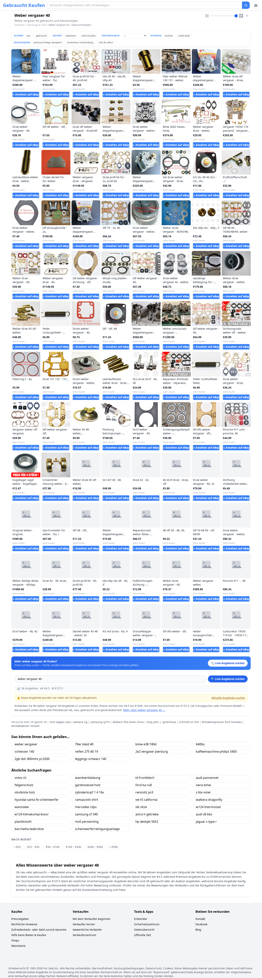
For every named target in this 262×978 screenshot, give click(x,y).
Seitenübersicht (144, 929)
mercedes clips (86, 807)
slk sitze (141, 807)
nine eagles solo (59, 722)
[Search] (246, 5)
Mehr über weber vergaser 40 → (144, 710)
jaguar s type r (206, 821)
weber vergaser (26, 744)
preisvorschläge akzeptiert (48, 42)
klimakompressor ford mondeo (221, 722)
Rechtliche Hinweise (24, 924)
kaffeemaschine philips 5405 (216, 751)
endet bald (183, 35)
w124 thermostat (208, 807)
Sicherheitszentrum (146, 924)
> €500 (113, 847)
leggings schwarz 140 (90, 759)
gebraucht (41, 35)
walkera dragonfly (209, 799)
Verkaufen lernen (84, 924)
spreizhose (169, 722)
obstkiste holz (25, 792)
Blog (198, 929)
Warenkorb (18, 946)
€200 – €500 (95, 847)
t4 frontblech (144, 778)
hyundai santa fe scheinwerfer (37, 799)
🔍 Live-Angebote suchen (228, 679)
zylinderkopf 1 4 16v (89, 792)
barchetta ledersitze (29, 829)
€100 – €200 (73, 847)
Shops (15, 940)
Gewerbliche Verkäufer (87, 929)
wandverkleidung (87, 778)
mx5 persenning (87, 821)
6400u (200, 744)
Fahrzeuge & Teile (36, 25)
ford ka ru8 (143, 785)
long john (153, 722)
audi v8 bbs (204, 814)
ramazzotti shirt (86, 799)
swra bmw (203, 785)
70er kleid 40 (84, 744)
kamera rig (80, 722)
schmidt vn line (189, 722)
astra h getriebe (147, 814)
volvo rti (20, 778)
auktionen (70, 35)
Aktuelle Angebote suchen (228, 698)
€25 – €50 (33, 847)
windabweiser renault (25, 726)
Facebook (201, 924)
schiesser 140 (24, 751)
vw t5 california (146, 799)
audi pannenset (207, 778)
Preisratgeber (20, 919)
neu (28, 35)
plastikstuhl (23, 821)
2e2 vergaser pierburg (151, 751)
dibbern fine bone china (128, 722)
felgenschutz (24, 785)
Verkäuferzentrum (84, 935)
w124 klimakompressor (32, 814)
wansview (22, 807)
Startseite (19, 25)
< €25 (17, 847)
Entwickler (140, 919)
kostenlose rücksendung (80, 42)
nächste (168, 35)
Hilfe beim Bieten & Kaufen (28, 935)
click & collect (106, 42)
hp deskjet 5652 (146, 821)
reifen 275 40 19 (86, 751)
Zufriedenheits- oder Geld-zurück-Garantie (38, 929)
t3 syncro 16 (38, 722)
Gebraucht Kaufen (24, 5)
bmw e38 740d (146, 744)
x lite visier (203, 792)
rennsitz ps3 (144, 792)
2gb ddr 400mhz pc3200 (32, 759)
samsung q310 (100, 722)
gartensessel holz (88, 785)
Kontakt (200, 919)
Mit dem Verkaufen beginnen (91, 919)
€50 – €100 (52, 847)
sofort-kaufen (88, 35)
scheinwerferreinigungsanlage (97, 829)
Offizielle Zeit (142, 935)
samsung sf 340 (86, 814)
